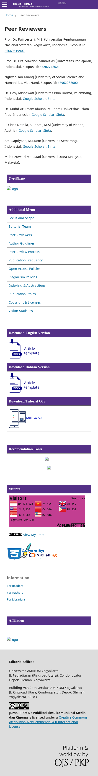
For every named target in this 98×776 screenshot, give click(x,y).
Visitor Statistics (21, 311)
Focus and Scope (21, 218)
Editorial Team (20, 226)
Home (9, 15)
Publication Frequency (26, 260)
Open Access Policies (25, 268)
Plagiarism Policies (23, 277)
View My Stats (33, 535)
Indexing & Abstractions (27, 285)
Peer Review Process (24, 252)
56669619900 (15, 51)
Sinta (51, 98)
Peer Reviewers (20, 235)
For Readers (15, 586)
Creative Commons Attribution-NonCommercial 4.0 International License (48, 722)
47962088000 (68, 82)
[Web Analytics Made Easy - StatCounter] (15, 535)
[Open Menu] (4, 4)
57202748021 (50, 66)
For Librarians (16, 599)
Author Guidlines (22, 243)
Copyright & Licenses (25, 302)
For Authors (15, 592)
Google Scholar (34, 98)
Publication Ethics (22, 294)
